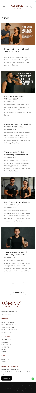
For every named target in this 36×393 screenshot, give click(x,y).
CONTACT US (5, 359)
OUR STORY (4, 342)
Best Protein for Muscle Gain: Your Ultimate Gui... (17, 203)
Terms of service (17, 388)
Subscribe (6, 378)
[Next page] (23, 282)
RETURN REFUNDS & (7, 322)
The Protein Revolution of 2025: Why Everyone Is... (15, 253)
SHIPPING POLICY (6, 332)
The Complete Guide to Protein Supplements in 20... (17, 153)
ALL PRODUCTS (6, 340)
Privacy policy (29, 385)
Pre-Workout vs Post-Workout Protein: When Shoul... (17, 125)
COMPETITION (5, 347)
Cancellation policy (19, 391)
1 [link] (12, 282)
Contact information (28, 388)
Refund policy (7, 388)
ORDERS (3, 362)
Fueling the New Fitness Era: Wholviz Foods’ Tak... (17, 97)
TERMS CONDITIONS (7, 327)
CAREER (3, 352)
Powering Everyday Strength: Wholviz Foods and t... (17, 50)
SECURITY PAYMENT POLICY (9, 329)
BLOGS (3, 349)
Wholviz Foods (10, 385)
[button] (4, 6)
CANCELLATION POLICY (8, 325)
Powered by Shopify (19, 385)
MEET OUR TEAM (6, 344)
